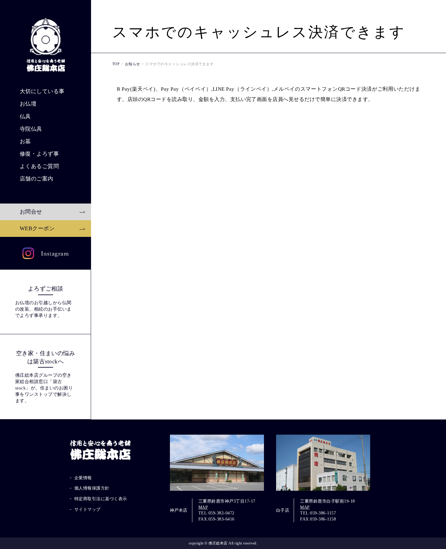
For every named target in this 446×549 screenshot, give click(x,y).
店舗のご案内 (36, 179)
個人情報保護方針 (92, 488)
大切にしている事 (42, 91)
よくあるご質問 (39, 166)
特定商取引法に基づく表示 (100, 499)
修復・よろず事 (39, 154)
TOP (116, 64)
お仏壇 (28, 104)
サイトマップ (87, 509)
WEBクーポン (37, 228)
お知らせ (132, 64)
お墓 (25, 141)
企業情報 (83, 478)
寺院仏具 (31, 129)
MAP (203, 507)
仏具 (25, 116)
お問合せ (31, 212)
